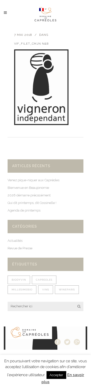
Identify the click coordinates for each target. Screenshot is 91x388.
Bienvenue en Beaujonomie (28, 188)
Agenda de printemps (24, 210)
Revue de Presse (20, 248)
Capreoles (44, 279)
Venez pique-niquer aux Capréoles (33, 180)
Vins (45, 289)
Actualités (15, 241)
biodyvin (19, 279)
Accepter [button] (56, 375)
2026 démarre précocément (29, 195)
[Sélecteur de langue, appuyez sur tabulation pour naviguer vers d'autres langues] (43, 9)
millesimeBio (22, 289)
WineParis (67, 289)
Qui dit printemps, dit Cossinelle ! (32, 203)
